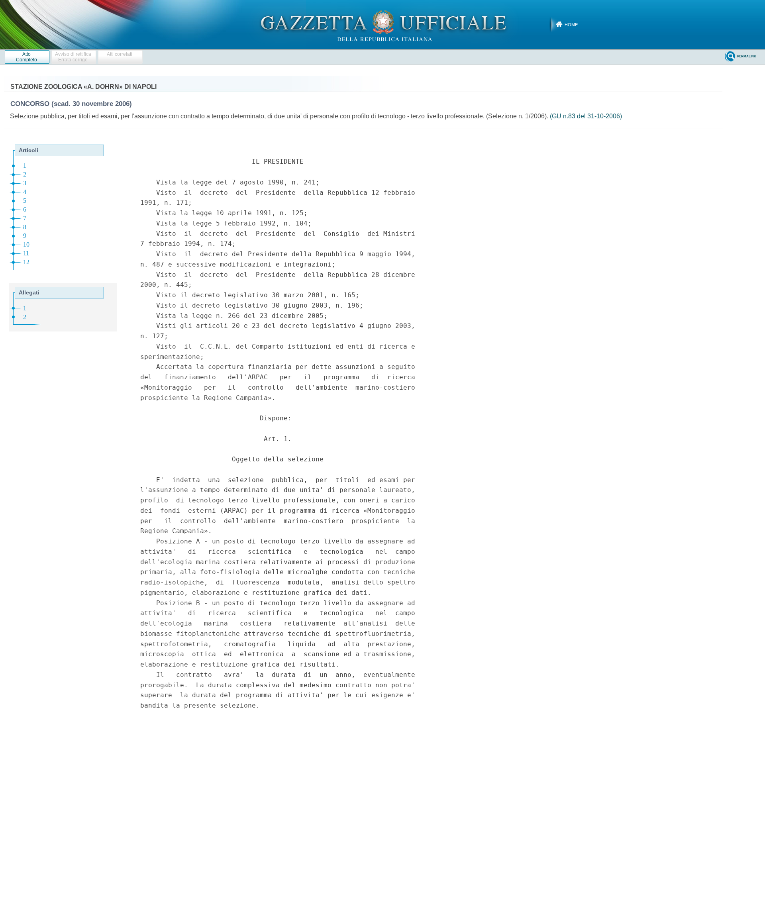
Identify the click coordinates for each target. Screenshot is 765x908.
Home (571, 24)
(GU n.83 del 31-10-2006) (586, 116)
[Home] (383, 24)
